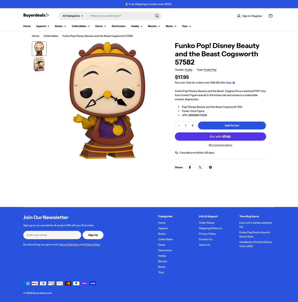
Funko (188, 69)
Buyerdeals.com (42, 293)
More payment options (220, 145)
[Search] (157, 16)
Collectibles (51, 36)
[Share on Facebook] (190, 167)
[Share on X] (200, 167)
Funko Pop (210, 69)
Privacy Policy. (92, 244)
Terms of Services (69, 244)
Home (35, 36)
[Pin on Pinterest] (210, 167)
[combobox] (110, 16)
